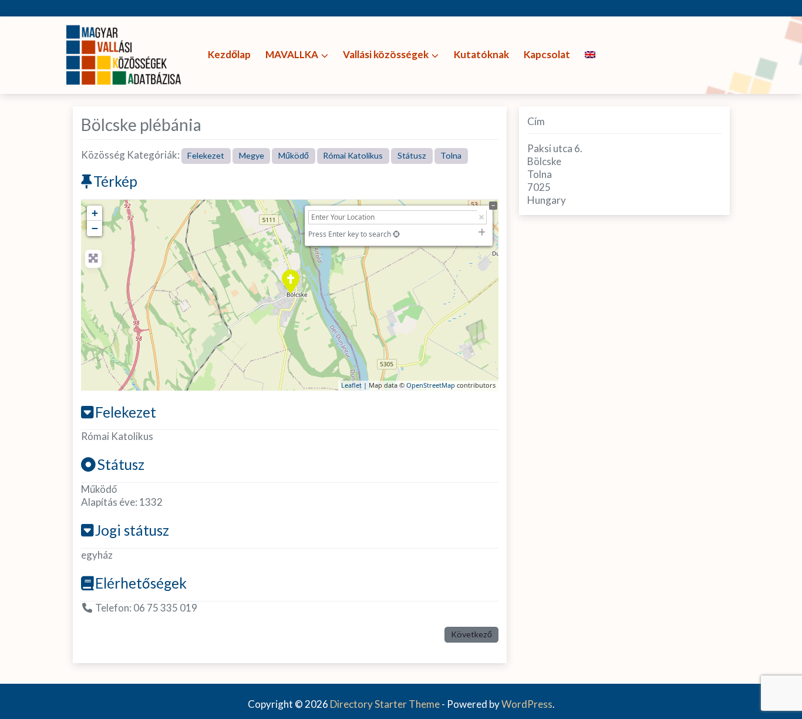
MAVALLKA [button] (291, 54)
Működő (293, 155)
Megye (251, 155)
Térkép (115, 181)
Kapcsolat (547, 54)
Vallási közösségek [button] (386, 54)
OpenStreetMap (430, 385)
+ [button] (95, 213)
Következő (471, 634)
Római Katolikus (353, 155)
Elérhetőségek (141, 583)
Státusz (411, 155)
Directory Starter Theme (386, 704)
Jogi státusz (132, 530)
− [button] (95, 228)
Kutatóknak (481, 54)
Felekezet (205, 155)
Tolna (450, 155)
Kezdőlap (229, 54)
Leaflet (351, 385)
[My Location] (396, 234)
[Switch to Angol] (589, 55)
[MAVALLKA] (125, 54)
